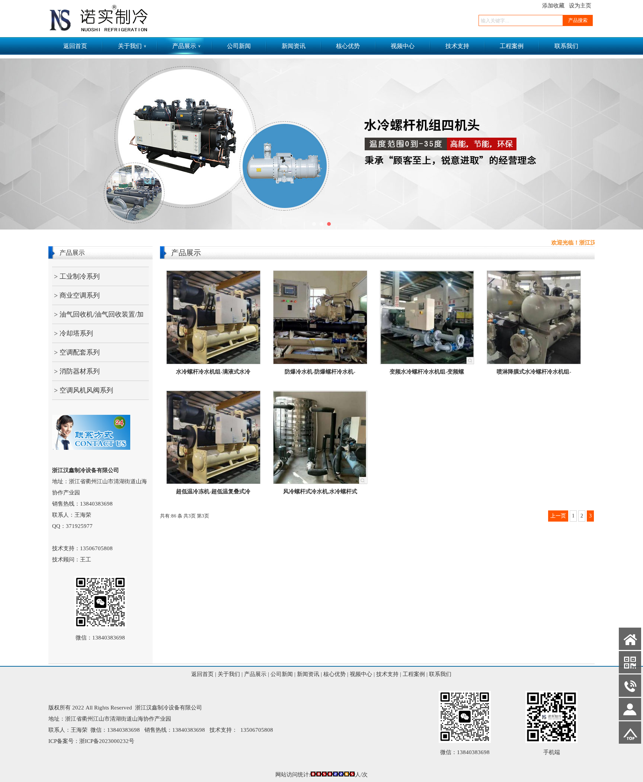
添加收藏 (553, 6)
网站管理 (15, 776)
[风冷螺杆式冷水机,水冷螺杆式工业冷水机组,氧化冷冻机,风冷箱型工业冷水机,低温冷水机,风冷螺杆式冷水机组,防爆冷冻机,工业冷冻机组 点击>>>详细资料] (320, 482)
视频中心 (403, 46)
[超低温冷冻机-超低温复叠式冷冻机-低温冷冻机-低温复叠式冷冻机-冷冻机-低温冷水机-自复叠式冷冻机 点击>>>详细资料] (213, 482)
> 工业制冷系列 (77, 276)
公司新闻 (239, 46)
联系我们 (566, 46)
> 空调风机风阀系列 (83, 390)
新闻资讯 (293, 46)
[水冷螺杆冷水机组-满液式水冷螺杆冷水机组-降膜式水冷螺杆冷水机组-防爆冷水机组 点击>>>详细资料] (213, 362)
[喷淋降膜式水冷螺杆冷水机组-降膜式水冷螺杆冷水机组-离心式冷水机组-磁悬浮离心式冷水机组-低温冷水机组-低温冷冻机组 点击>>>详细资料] (533, 362)
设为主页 (580, 6)
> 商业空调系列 (77, 295)
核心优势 (348, 46)
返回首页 (75, 46)
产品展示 (186, 46)
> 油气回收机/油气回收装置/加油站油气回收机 (98, 317)
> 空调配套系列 (77, 352)
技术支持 (457, 46)
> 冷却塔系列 (73, 333)
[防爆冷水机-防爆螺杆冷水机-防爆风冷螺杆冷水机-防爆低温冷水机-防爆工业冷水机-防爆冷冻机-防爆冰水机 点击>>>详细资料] (320, 362)
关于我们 (132, 46)
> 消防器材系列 (77, 371)
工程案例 (512, 46)
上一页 (558, 516)
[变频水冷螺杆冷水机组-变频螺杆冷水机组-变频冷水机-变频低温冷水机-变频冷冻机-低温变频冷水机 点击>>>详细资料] (427, 362)
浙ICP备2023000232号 (106, 741)
